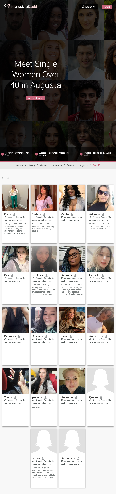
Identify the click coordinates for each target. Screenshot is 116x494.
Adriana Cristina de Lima (99, 223)
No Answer (36, 408)
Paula (65, 214)
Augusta (83, 165)
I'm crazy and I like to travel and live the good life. (100, 228)
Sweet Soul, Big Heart (41, 468)
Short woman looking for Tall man (43, 284)
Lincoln (94, 275)
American (57, 165)
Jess (64, 336)
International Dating (25, 165)
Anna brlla (96, 336)
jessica (37, 397)
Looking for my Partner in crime (15, 223)
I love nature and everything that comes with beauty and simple (43, 229)
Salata (36, 214)
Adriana (94, 214)
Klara (7, 214)
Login (107, 7)
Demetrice (68, 458)
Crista (8, 397)
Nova (36, 458)
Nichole (37, 275)
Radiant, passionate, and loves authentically (72, 284)
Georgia (70, 165)
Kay (6, 275)
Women (43, 165)
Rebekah (10, 336)
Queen (93, 397)
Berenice (67, 397)
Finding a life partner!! (41, 223)
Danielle (66, 275)
